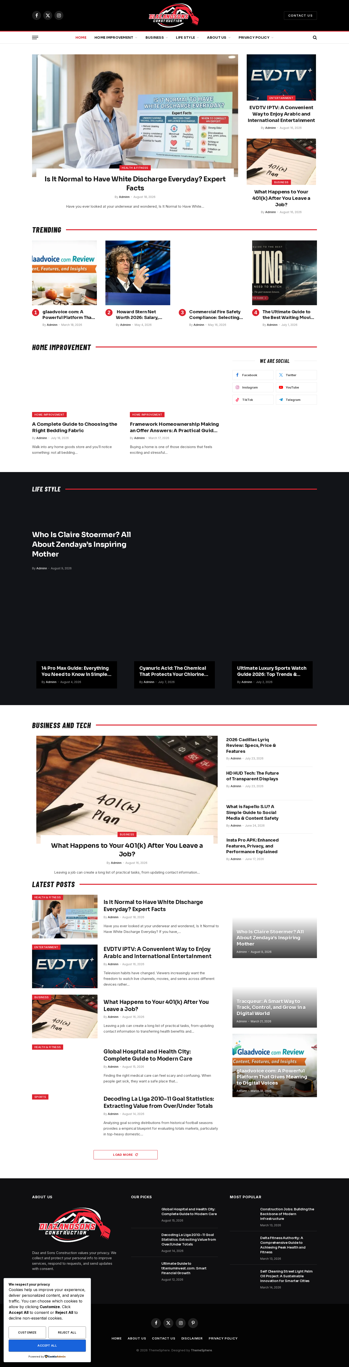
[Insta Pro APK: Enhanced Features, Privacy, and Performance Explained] (298, 850)
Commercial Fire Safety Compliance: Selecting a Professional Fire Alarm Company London (216, 315)
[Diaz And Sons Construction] (174, 15)
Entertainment (281, 98)
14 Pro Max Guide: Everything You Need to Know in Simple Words (75, 671)
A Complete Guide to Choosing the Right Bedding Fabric (74, 427)
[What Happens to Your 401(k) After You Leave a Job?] (281, 162)
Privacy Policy (254, 37)
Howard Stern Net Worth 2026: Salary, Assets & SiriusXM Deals (142, 315)
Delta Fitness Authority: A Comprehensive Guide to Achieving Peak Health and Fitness (283, 1245)
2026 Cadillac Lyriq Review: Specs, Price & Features (251, 745)
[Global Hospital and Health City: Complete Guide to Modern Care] (65, 1066)
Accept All (47, 1345)
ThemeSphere (201, 1350)
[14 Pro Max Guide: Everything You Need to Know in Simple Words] (76, 640)
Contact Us (300, 15)
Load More (123, 1154)
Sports (40, 1097)
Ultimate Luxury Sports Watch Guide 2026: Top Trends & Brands (272, 671)
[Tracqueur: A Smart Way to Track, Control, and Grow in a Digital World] (274, 996)
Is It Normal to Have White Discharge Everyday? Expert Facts (135, 183)
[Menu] (35, 37)
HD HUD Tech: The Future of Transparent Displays (252, 776)
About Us (216, 37)
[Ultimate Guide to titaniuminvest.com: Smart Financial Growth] (144, 1270)
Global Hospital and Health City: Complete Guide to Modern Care (148, 1055)
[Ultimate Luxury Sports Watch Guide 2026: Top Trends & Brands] (272, 640)
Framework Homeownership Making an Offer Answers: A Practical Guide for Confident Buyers (174, 427)
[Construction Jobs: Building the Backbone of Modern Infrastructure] (243, 1215)
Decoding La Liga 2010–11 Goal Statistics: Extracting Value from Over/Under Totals (159, 1102)
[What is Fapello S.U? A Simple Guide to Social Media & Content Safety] (298, 817)
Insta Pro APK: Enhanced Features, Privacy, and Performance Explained (252, 846)
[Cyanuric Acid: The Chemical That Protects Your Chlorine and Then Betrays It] (174, 640)
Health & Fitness (135, 167)
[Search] (314, 37)
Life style (185, 37)
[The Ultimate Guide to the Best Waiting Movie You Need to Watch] (284, 272)
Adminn (124, 197)
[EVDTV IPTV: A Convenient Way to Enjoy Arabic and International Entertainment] (281, 77)
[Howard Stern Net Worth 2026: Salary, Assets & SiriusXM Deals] (137, 272)
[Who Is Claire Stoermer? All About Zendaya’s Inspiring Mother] (228, 549)
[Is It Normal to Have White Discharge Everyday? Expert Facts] (135, 115)
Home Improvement (113, 37)
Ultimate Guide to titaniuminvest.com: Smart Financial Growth (184, 1268)
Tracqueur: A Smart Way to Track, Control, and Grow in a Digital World (271, 1007)
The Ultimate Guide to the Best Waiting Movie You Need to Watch (288, 315)
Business (155, 37)
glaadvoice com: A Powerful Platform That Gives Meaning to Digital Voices (69, 315)
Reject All (67, 1332)
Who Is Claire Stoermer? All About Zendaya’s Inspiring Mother (81, 544)
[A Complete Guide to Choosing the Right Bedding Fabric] (76, 387)
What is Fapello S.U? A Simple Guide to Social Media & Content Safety (252, 812)
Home (80, 37)
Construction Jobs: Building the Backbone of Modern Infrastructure (287, 1214)
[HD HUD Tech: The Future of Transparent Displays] (298, 783)
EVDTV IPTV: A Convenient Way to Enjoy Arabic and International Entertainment (281, 114)
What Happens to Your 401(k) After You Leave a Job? (281, 198)
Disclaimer (192, 1338)
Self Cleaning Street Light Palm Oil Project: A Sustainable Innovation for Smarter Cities (286, 1276)
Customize (27, 1332)
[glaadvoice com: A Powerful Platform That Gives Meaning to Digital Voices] (64, 272)
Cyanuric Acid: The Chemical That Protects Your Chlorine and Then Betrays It (172, 671)
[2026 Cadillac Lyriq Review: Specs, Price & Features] (298, 750)
